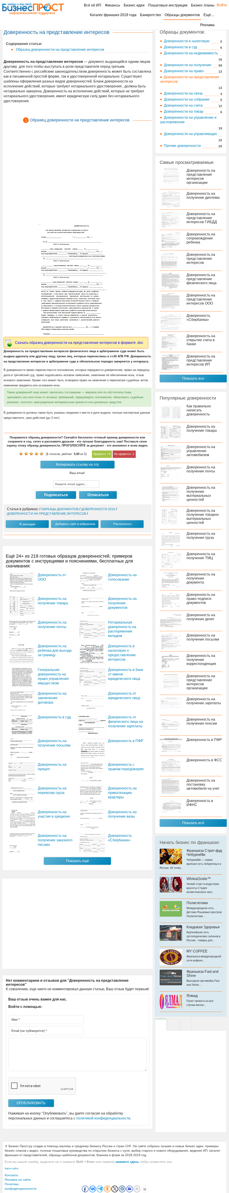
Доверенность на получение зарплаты (204, 701)
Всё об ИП (92, 5)
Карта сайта (11, 1168)
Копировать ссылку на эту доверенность (77, 465)
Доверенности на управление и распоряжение (188, 120)
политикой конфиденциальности (103, 1118)
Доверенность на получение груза (201, 535)
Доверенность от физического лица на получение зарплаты (125, 721)
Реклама (207, 25)
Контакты (11, 1175)
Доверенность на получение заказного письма (55, 840)
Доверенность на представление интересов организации (201, 176)
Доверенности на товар (183, 111)
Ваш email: (77, 473)
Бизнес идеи (134, 5)
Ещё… (209, 15)
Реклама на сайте (18, 1179)
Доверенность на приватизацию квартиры (122, 792)
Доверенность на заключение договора (52, 698)
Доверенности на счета (183, 105)
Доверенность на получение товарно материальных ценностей (203, 517)
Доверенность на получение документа (201, 578)
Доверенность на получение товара (202, 428)
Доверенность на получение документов (122, 603)
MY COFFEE (197, 951)
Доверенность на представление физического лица (201, 279)
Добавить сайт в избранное (75, 524)
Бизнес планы (202, 5)
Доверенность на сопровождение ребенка (201, 238)
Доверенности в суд (180, 47)
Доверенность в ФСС (204, 760)
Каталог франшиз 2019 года (113, 15)
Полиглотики (197, 903)
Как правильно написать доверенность (199, 410)
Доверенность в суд (54, 717)
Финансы (112, 5)
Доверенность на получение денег (201, 617)
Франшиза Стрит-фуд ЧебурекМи (204, 853)
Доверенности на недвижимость (191, 53)
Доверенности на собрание (187, 99)
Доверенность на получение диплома (203, 195)
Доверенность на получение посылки (203, 637)
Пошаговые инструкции (167, 5)
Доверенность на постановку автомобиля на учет (203, 784)
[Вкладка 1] (161, 1024)
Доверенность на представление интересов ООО (201, 299)
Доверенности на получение (187, 65)
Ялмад (192, 996)
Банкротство (150, 15)
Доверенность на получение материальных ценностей (201, 493)
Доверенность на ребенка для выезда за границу (55, 650)
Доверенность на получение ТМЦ (201, 556)
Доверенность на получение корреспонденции (201, 660)
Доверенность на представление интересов (201, 258)
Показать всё (193, 823)
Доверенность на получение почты (201, 469)
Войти (219, 5)
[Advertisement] (77, 172)
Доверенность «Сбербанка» (198, 318)
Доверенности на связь (183, 93)
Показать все (193, 378)
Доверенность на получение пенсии (202, 721)
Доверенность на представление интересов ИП (201, 360)
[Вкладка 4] (186, 1024)
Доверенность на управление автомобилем (201, 451)
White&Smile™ (199, 879)
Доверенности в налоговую (187, 41)
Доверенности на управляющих (190, 134)
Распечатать (122, 524)
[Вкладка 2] (173, 1024)
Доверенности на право (184, 71)
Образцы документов (182, 15)
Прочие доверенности (182, 146)
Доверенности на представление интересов (189, 79)
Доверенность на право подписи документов (201, 599)
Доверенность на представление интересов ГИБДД (202, 218)
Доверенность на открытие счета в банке (201, 340)
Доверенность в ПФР (125, 741)
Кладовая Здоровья (203, 927)
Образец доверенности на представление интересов (59, 49)
